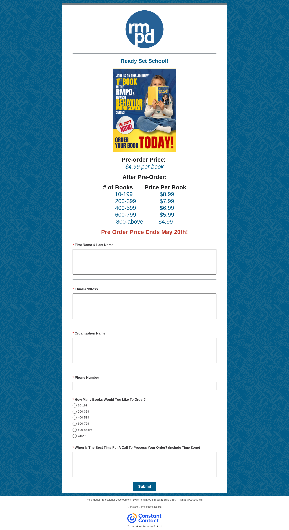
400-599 (83, 417)
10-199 (82, 405)
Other (81, 436)
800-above (85, 429)
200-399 (83, 411)
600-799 (83, 423)
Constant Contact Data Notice (145, 506)
